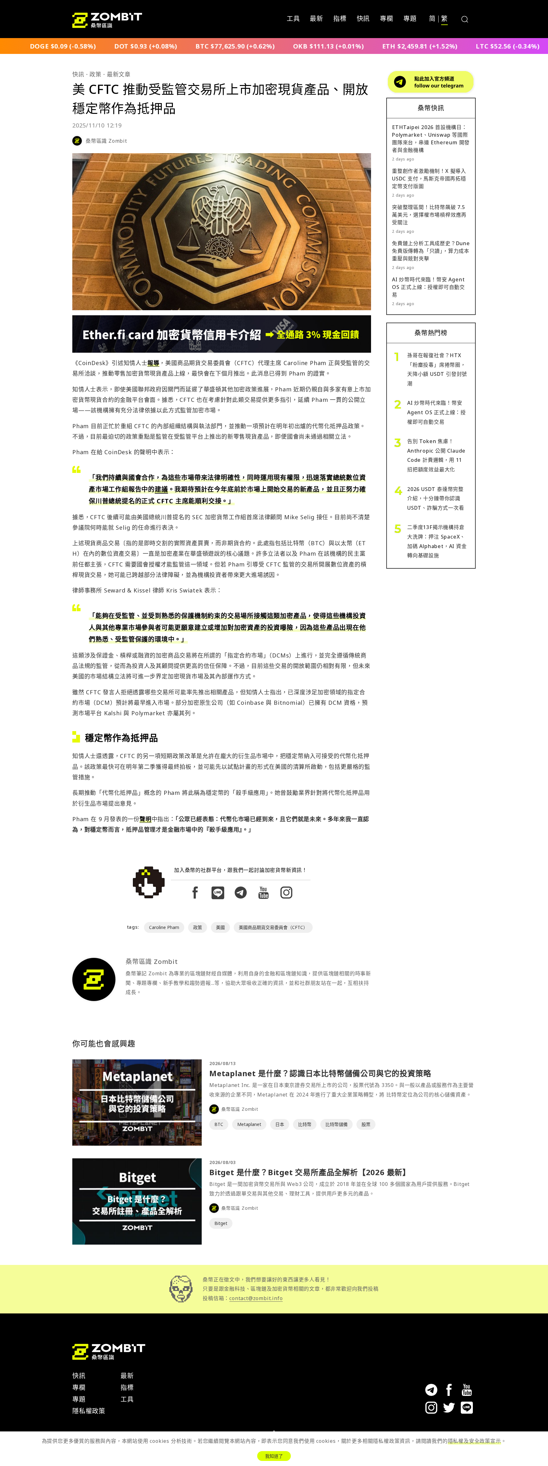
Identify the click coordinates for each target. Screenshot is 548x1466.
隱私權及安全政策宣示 (474, 1440)
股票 (366, 1124)
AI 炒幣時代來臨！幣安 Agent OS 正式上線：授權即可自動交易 (428, 287)
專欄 (386, 19)
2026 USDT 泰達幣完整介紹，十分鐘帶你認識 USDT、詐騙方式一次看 (435, 498)
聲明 (146, 819)
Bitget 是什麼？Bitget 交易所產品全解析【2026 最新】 (309, 1172)
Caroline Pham (164, 927)
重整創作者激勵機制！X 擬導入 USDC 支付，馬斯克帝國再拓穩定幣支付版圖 (429, 178)
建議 (161, 489)
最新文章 (119, 74)
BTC (218, 1124)
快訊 (363, 19)
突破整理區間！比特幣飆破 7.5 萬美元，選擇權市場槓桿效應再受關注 (429, 215)
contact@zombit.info (256, 1298)
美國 (220, 927)
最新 (316, 19)
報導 (153, 363)
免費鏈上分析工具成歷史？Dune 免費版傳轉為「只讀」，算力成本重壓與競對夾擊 (431, 251)
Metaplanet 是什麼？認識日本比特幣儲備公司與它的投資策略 (320, 1073)
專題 (410, 19)
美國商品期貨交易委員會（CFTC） (273, 927)
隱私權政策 (88, 1411)
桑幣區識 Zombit (106, 140)
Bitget (220, 1223)
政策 (95, 74)
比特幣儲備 (336, 1124)
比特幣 (304, 1124)
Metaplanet (249, 1124)
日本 (279, 1124)
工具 (293, 19)
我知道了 (274, 1456)
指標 (340, 19)
